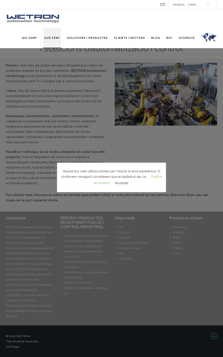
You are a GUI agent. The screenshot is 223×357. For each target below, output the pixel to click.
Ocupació (187, 37)
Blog (155, 37)
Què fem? (52, 37)
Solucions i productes (87, 37)
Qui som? (29, 37)
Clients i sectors (129, 37)
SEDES (209, 40)
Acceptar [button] (121, 183)
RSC (169, 37)
